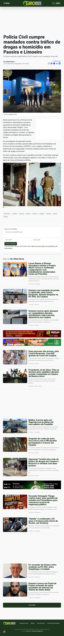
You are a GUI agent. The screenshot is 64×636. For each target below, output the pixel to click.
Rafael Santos (10, 61)
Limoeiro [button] (14, 214)
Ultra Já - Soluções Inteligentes (35, 631)
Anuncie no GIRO (24, 623)
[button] (59, 184)
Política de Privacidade (53, 623)
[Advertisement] (32, 20)
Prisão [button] (6, 216)
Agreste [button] (34, 214)
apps (33, 623)
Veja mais (32, 605)
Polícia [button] (55, 214)
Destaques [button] (7, 214)
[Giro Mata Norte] (32, 3)
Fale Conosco (41, 623)
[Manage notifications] (4, 631)
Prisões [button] (28, 214)
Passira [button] (21, 214)
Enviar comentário (11, 243)
